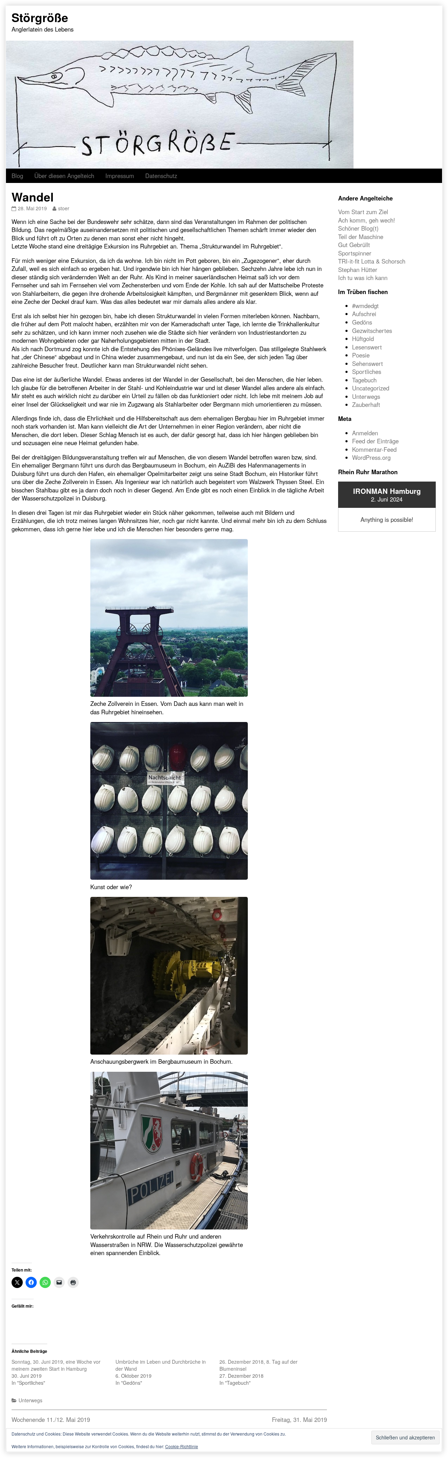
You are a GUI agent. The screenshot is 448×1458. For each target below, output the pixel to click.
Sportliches (366, 371)
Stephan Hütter (357, 269)
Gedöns (362, 322)
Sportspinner (354, 253)
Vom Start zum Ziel (363, 211)
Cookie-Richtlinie (181, 1446)
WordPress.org (371, 457)
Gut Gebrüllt (354, 244)
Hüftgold (363, 338)
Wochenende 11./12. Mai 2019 (51, 1419)
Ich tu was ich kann (362, 277)
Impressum (119, 175)
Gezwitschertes (372, 330)
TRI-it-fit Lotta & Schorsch (371, 261)
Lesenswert (367, 347)
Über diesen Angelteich (64, 175)
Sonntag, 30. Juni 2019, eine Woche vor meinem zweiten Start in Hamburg (56, 1365)
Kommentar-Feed (374, 449)
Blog (17, 175)
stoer (63, 208)
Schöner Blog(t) (358, 228)
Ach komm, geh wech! (366, 220)
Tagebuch (364, 380)
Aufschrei (364, 313)
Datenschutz (161, 175)
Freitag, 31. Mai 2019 (299, 1419)
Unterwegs (30, 1400)
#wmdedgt (365, 305)
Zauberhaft (366, 404)
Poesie (361, 355)
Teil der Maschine (360, 236)
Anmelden (365, 433)
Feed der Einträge (375, 441)
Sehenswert (367, 363)
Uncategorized (370, 388)
